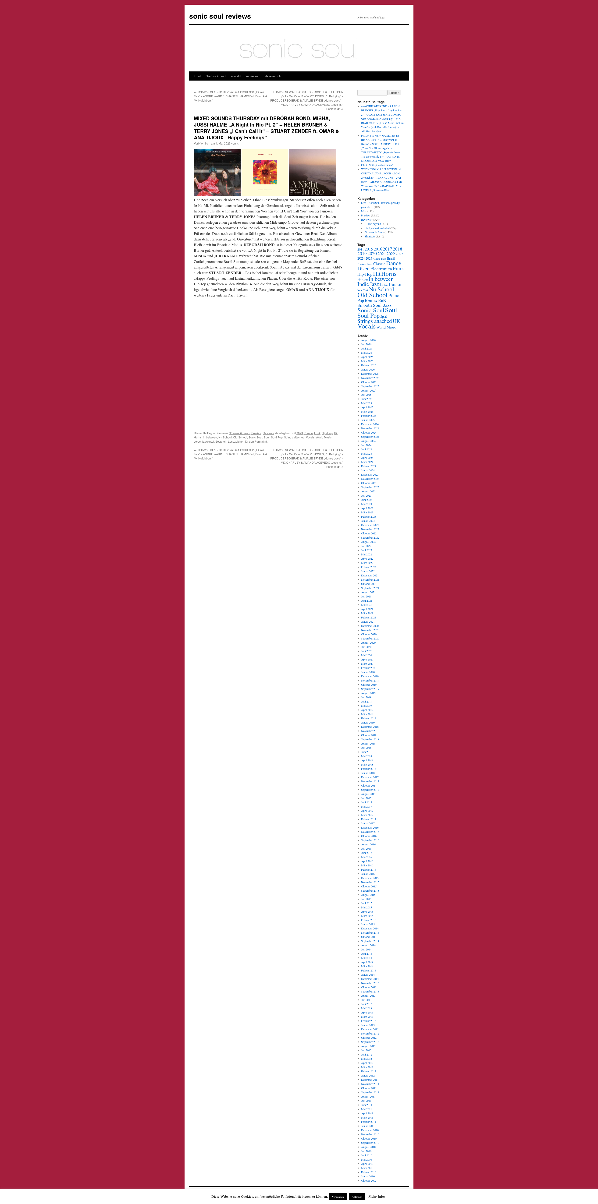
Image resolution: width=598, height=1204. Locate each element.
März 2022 (367, 563)
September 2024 (370, 436)
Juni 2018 (366, 752)
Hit (336, 433)
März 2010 (367, 1168)
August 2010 (368, 1147)
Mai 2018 (366, 756)
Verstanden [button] (338, 1196)
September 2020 (370, 638)
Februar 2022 (368, 567)
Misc (364, 211)
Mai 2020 (366, 655)
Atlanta (376, 258)
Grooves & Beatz (239, 433)
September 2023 (370, 487)
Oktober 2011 (369, 1088)
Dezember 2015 (370, 878)
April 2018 (367, 760)
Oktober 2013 (369, 987)
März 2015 (367, 916)
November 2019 (370, 680)
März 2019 (367, 714)
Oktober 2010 (369, 1138)
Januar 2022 (368, 571)
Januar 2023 (368, 521)
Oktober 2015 (369, 886)
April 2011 (367, 1113)
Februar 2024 (368, 466)
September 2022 (370, 537)
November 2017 (370, 781)
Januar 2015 (368, 924)
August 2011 (368, 1096)
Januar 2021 (368, 621)
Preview (256, 433)
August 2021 (368, 592)
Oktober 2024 (369, 432)
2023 (299, 433)
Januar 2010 (368, 1176)
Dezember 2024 (370, 424)
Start (197, 76)
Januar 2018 (368, 773)
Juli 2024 (366, 445)
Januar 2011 (368, 1126)
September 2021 (370, 588)
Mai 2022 (366, 554)
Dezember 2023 (370, 474)
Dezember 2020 (370, 626)
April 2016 (367, 861)
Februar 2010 (368, 1172)
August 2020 (368, 642)
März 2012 (367, 1067)
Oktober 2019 (369, 684)
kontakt (236, 76)
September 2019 (370, 689)
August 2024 (368, 441)
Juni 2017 (366, 802)
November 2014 (370, 932)
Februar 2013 (368, 1021)
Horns (198, 437)
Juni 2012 (366, 1054)
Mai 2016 (366, 857)
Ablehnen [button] (357, 1196)
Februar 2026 (368, 365)
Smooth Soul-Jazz (374, 305)
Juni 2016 (366, 852)
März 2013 (367, 1016)
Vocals (310, 437)
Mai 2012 (366, 1058)
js (238, 143)
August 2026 (368, 340)
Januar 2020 (368, 672)
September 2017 (370, 789)
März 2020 (367, 663)
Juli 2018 (366, 747)
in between (210, 437)
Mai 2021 (366, 605)
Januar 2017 (368, 823)
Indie (363, 284)
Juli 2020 (366, 647)
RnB (382, 300)
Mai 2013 (366, 1008)
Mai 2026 (366, 352)
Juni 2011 (366, 1105)
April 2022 (367, 558)
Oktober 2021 (369, 584)
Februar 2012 (368, 1071)
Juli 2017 (366, 798)
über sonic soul (216, 76)
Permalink (261, 441)
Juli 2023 (366, 495)
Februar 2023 (368, 516)
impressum (253, 76)
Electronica (381, 268)
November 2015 (370, 882)
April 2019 (367, 710)
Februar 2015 (368, 920)
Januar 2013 (368, 1025)
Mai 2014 (366, 958)
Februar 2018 (368, 768)
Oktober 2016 (369, 836)
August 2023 (368, 491)
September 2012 (370, 1042)
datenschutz (273, 76)
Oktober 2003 (369, 1180)
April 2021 (367, 609)
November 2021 (370, 579)
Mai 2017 (366, 806)
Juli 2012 (366, 1050)
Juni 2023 (366, 499)
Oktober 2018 (369, 735)
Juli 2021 (366, 596)
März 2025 (367, 411)
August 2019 (368, 693)
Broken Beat (365, 264)
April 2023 (367, 508)
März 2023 (367, 512)
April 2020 (367, 659)
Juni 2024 (366, 449)
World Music (323, 437)
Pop (360, 300)
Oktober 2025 (369, 382)
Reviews (268, 433)
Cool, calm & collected (377, 228)
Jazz (374, 283)
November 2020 (370, 630)
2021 (381, 253)
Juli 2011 (366, 1100)
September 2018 (370, 739)
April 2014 (367, 962)
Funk (317, 433)
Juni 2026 (366, 348)
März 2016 (367, 865)
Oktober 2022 (369, 533)
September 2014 (370, 941)
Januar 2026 (368, 369)
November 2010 (370, 1134)
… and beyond (373, 224)
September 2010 (370, 1142)
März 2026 (367, 361)
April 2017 (367, 810)
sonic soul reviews (220, 16)
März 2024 (367, 462)
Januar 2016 (368, 874)
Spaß (383, 316)
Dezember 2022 (370, 525)
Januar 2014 (368, 974)
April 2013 (367, 1012)
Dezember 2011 (370, 1079)
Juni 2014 (366, 953)
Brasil (391, 258)
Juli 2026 (366, 344)
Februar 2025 (368, 415)
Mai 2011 (366, 1109)
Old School (240, 437)
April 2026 (367, 357)
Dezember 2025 (370, 373)
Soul (267, 437)
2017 (387, 249)
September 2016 (370, 840)
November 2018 (370, 731)
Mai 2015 (366, 907)
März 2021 (367, 613)
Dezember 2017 (370, 777)
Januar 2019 (368, 722)
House (362, 279)
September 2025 (370, 386)
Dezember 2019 (370, 676)
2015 (369, 249)
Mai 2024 (366, 453)
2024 (361, 258)
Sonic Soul (255, 437)
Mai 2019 (366, 705)
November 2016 (370, 831)
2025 (369, 258)
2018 (397, 249)
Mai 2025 (366, 403)
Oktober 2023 (369, 483)
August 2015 (368, 895)
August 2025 (368, 390)
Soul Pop (277, 437)
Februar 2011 (368, 1121)
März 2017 (367, 815)
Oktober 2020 (369, 634)
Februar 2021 (368, 617)
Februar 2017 (368, 819)
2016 (378, 249)
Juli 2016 (366, 848)
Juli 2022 (366, 546)
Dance (308, 433)
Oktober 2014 (369, 937)
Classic (379, 263)
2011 (360, 249)
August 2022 (368, 542)
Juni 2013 (366, 1004)
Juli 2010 (366, 1151)
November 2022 (370, 529)
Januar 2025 (368, 420)
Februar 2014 (368, 970)
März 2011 (367, 1117)
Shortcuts (370, 236)
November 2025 (370, 378)
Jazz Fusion (391, 284)
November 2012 (370, 1033)
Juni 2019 (366, 701)
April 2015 (367, 911)
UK (396, 321)
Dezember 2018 (370, 726)
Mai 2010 (366, 1159)
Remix (371, 300)
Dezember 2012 (370, 1029)
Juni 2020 (366, 651)
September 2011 (370, 1092)
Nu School (225, 437)
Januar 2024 (368, 470)
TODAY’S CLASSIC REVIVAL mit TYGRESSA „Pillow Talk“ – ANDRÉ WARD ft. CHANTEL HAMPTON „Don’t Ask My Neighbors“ (230, 96)
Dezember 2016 (370, 827)
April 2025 (367, 407)
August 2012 (368, 1046)
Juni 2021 (366, 600)
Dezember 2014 (370, 928)
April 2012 (367, 1063)
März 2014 (367, 966)
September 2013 (370, 991)
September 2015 (370, 890)
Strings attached (294, 437)
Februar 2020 (368, 668)
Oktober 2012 (369, 1037)
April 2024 (367, 457)
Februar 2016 (368, 869)
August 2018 (368, 743)
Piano (393, 295)
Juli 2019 (366, 697)
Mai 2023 (366, 504)
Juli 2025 (366, 394)
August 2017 (368, 794)
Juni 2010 (366, 1155)
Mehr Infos (376, 1196)
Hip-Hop (327, 433)
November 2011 (370, 1084)
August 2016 (368, 844)
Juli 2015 (366, 899)
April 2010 (367, 1163)
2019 (362, 253)
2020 (372, 253)
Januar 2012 (368, 1075)
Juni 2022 (366, 550)
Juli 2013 (366, 1000)
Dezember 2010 (370, 1130)
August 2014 (368, 945)
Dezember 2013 (370, 979)
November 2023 (370, 478)
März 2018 (367, 764)
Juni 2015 (366, 903)
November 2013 (370, 983)
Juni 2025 (366, 399)
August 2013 (368, 995)
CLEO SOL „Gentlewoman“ (377, 165)
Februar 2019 (368, 718)
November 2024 (370, 428)
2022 (391, 253)
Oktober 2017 (369, 785)
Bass (383, 258)
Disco (363, 268)
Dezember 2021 (370, 575)
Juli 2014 (366, 949)
